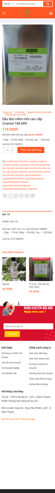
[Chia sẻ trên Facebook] (10, 195)
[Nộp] (48, 4)
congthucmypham (37, 161)
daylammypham (36, 172)
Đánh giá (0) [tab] (10, 221)
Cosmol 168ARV (35, 134)
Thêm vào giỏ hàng (30, 149)
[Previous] (2, 279)
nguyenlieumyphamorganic (15, 182)
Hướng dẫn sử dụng (38, 384)
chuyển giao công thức (17, 161)
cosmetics (24, 165)
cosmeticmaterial (10, 165)
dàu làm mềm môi (24, 168)
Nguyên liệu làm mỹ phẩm (39, 112)
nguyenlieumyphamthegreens (16, 185)
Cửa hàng (19, 112)
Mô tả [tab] (6, 214)
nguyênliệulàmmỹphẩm (13, 178)
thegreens (32, 189)
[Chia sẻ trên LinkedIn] (32, 195)
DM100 (5, 284)
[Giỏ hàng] (51, 13)
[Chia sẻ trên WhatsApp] (5, 195)
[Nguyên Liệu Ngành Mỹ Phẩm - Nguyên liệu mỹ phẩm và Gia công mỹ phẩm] (27, 13)
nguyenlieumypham (34, 178)
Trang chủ (7, 112)
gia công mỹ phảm (15, 175)
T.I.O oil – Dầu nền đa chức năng (39, 285)
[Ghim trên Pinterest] (27, 195)
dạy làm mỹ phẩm (19, 172)
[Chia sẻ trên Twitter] (16, 195)
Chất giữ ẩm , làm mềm (16, 114)
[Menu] (4, 13)
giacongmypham (33, 175)
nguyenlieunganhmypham (14, 189)
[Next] (52, 279)
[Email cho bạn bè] (21, 195)
